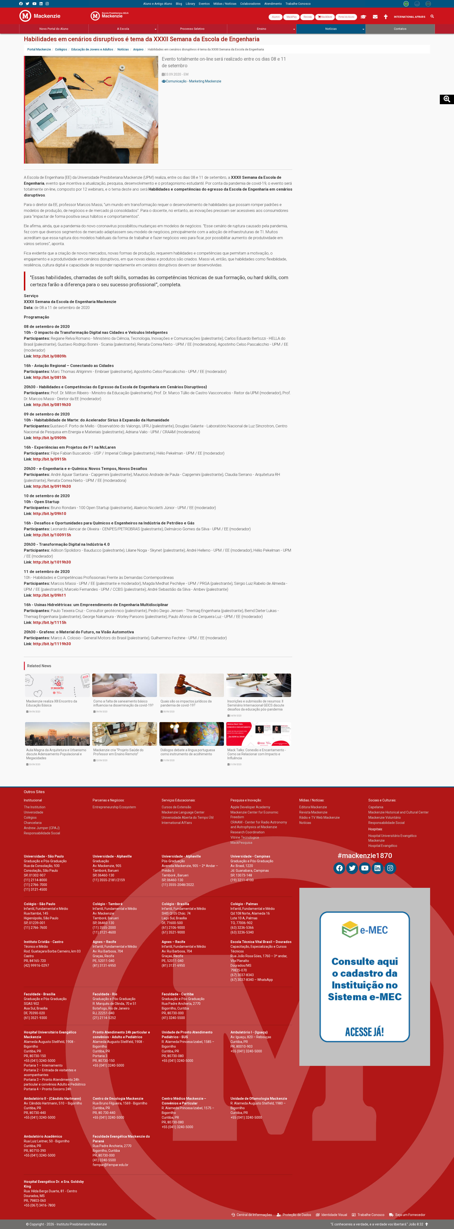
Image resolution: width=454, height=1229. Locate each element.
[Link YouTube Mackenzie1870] (34, 3)
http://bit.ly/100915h (52, 534)
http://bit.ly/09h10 (49, 513)
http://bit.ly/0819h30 (52, 404)
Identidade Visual (334, 1215)
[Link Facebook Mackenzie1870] (21, 3)
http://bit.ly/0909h (49, 437)
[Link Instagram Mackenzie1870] (47, 3)
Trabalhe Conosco (371, 1215)
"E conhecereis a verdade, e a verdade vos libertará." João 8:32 (378, 1224)
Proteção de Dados (297, 1215)
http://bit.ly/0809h (49, 356)
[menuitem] (157, 4)
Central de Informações (254, 1215)
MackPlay (291, 17)
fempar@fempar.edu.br (110, 1165)
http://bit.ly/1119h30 (52, 643)
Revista (307, 17)
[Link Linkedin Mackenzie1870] (41, 3)
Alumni (275, 17)
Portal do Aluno (346, 17)
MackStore (326, 17)
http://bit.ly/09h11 (49, 595)
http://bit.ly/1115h (49, 622)
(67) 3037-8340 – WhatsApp (252, 980)
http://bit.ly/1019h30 (52, 562)
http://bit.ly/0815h (49, 377)
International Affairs (409, 16)
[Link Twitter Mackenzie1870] (28, 3)
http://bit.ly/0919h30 (52, 486)
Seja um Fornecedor (410, 1215)
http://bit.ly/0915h (49, 459)
